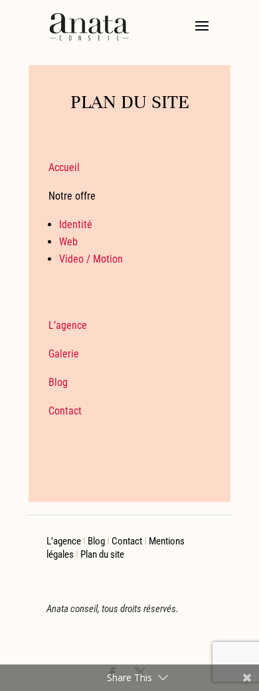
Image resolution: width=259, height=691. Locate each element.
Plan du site (102, 554)
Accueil (64, 167)
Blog (58, 382)
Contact (65, 411)
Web (68, 241)
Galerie (63, 353)
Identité (75, 224)
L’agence (67, 325)
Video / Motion (91, 259)
